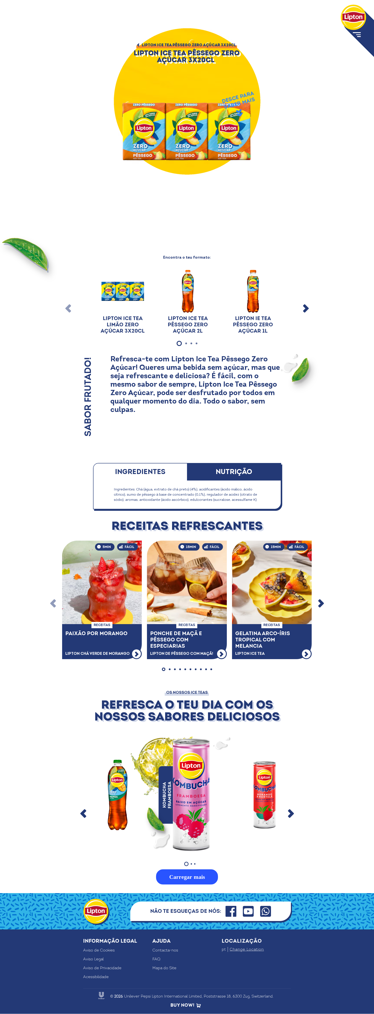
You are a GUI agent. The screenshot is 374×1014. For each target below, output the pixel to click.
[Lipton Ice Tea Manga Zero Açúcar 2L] (118, 795)
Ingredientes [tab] (140, 472)
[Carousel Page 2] (191, 864)
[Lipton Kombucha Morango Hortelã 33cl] (265, 795)
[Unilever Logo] (101, 995)
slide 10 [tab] (211, 669)
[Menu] (359, 40)
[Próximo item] (305, 308)
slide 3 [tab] (191, 343)
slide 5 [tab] (185, 669)
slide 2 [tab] (186, 343)
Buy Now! (182, 1005)
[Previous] (53, 603)
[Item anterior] (68, 308)
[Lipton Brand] (353, 17)
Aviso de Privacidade (102, 968)
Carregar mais (187, 877)
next (290, 813)
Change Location (247, 949)
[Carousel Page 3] (194, 864)
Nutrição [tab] (234, 472)
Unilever (132, 996)
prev (83, 813)
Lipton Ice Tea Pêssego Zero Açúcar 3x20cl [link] (189, 45)
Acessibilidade (96, 976)
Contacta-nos (165, 950)
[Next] (320, 603)
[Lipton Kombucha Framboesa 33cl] (191, 794)
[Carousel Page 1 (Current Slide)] (186, 864)
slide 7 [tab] (196, 669)
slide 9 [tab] (206, 669)
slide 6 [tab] (190, 669)
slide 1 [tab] (179, 343)
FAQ (156, 959)
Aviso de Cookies (99, 950)
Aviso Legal (93, 959)
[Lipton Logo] (96, 911)
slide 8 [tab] (201, 669)
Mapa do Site (164, 968)
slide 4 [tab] (196, 343)
